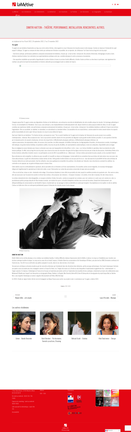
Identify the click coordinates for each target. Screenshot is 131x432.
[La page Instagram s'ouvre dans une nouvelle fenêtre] (115, 4)
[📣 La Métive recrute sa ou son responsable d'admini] (115, 392)
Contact (70, 393)
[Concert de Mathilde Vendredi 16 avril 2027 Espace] (99, 402)
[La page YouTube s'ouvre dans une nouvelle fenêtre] (118, 4)
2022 (66, 286)
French (110, 430)
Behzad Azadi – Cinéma (79, 338)
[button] (14, 327)
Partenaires (71, 390)
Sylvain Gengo (66, 430)
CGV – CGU (43, 393)
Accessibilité (15, 412)
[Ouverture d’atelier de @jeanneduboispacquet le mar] (107, 402)
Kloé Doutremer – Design (107, 338)
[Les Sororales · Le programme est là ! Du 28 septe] (107, 392)
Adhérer (42, 390)
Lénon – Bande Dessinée (24, 338)
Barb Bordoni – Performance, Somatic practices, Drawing (51, 339)
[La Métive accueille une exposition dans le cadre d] (115, 402)
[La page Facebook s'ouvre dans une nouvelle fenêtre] (112, 4)
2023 (69, 286)
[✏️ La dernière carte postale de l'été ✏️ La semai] (99, 392)
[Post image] (23, 323)
